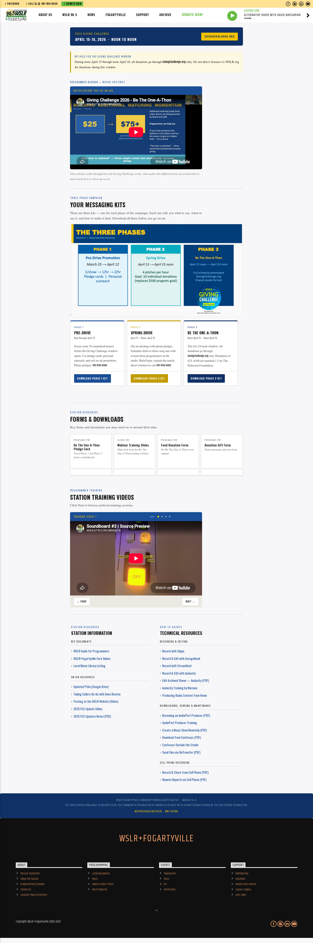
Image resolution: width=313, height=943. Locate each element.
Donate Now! (193, 15)
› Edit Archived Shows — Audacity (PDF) (184, 680)
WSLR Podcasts (99, 889)
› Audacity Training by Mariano (178, 688)
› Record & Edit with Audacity (178, 673)
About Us (45, 15)
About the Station (29, 878)
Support (142, 15)
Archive (165, 15)
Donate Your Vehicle (245, 884)
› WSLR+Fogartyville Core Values (91, 658)
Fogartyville (116, 15)
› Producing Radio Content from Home (183, 695)
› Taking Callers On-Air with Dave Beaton (96, 694)
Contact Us (25, 889)
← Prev (81, 601)
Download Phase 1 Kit (92, 378)
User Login (240, 894)
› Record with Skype (172, 651)
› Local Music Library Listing (88, 665)
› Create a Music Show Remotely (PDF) (183, 730)
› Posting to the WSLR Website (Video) (94, 701)
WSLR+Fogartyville (156, 838)
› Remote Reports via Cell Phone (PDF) (183, 779)
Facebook (13, 3)
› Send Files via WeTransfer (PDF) (180, 752)
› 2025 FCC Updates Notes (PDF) (91, 716)
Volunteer (240, 878)
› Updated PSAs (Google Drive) (90, 686)
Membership (241, 873)
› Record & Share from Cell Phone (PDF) (184, 772)
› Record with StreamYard (175, 665)
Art (165, 884)
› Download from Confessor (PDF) (180, 737)
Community (169, 889)
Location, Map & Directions (33, 894)
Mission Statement (30, 873)
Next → (190, 601)
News (91, 15)
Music (95, 878)
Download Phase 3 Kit (206, 378)
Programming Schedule (32, 884)
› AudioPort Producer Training (178, 722)
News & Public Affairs (103, 884)
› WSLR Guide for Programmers (90, 651)
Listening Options (101, 873)
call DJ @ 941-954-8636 (43, 3)
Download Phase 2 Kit (149, 378)
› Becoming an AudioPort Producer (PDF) (185, 715)
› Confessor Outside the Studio (179, 745)
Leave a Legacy (243, 889)
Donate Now (73, 3)
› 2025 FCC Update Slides (86, 709)
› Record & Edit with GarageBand (180, 658)
